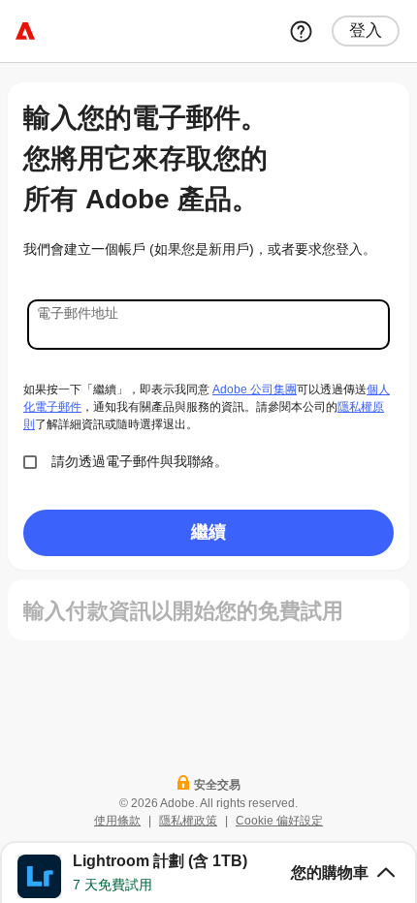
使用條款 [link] (117, 820)
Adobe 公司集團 (254, 389)
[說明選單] (300, 31)
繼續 (208, 531)
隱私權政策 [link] (188, 820)
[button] (208, 872)
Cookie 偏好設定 (279, 820)
